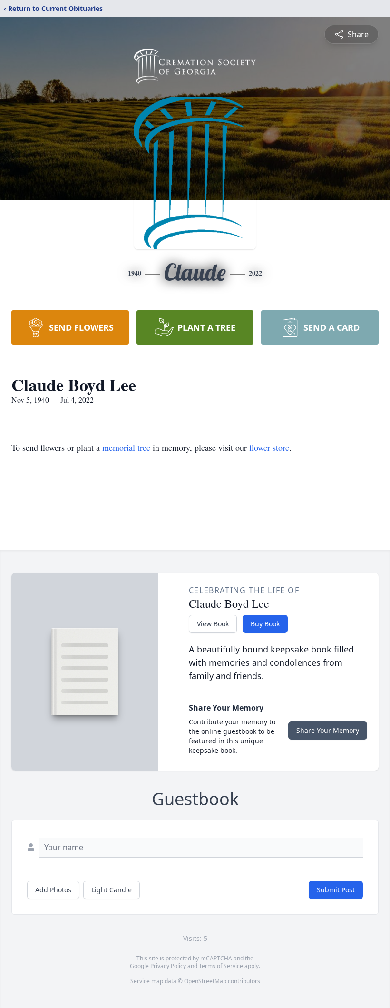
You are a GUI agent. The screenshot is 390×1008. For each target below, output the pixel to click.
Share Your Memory (327, 730)
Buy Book (265, 623)
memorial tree (126, 447)
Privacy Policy (168, 966)
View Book (213, 623)
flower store (269, 447)
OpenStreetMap (205, 981)
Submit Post (336, 889)
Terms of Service (221, 966)
